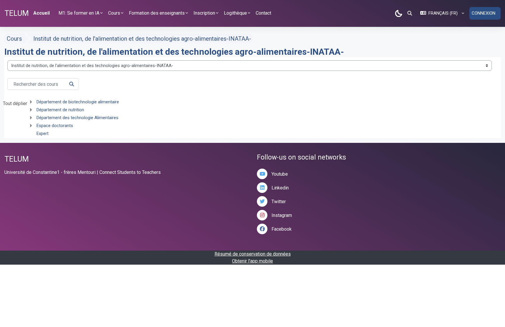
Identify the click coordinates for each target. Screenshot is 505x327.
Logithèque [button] (235, 13)
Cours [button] (114, 13)
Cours (14, 38)
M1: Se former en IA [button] (78, 13)
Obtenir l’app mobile (252, 261)
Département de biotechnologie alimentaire (78, 102)
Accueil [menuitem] (41, 13)
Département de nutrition (60, 109)
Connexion (483, 13)
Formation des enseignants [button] (157, 13)
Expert (43, 133)
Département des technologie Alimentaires (77, 117)
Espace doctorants (55, 125)
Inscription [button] (204, 13)
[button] (409, 13)
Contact (263, 13)
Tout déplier (15, 103)
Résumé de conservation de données (253, 254)
